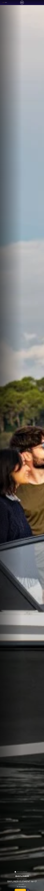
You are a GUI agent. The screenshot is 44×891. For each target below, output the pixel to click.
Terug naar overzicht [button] (22, 871)
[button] (5, 2)
